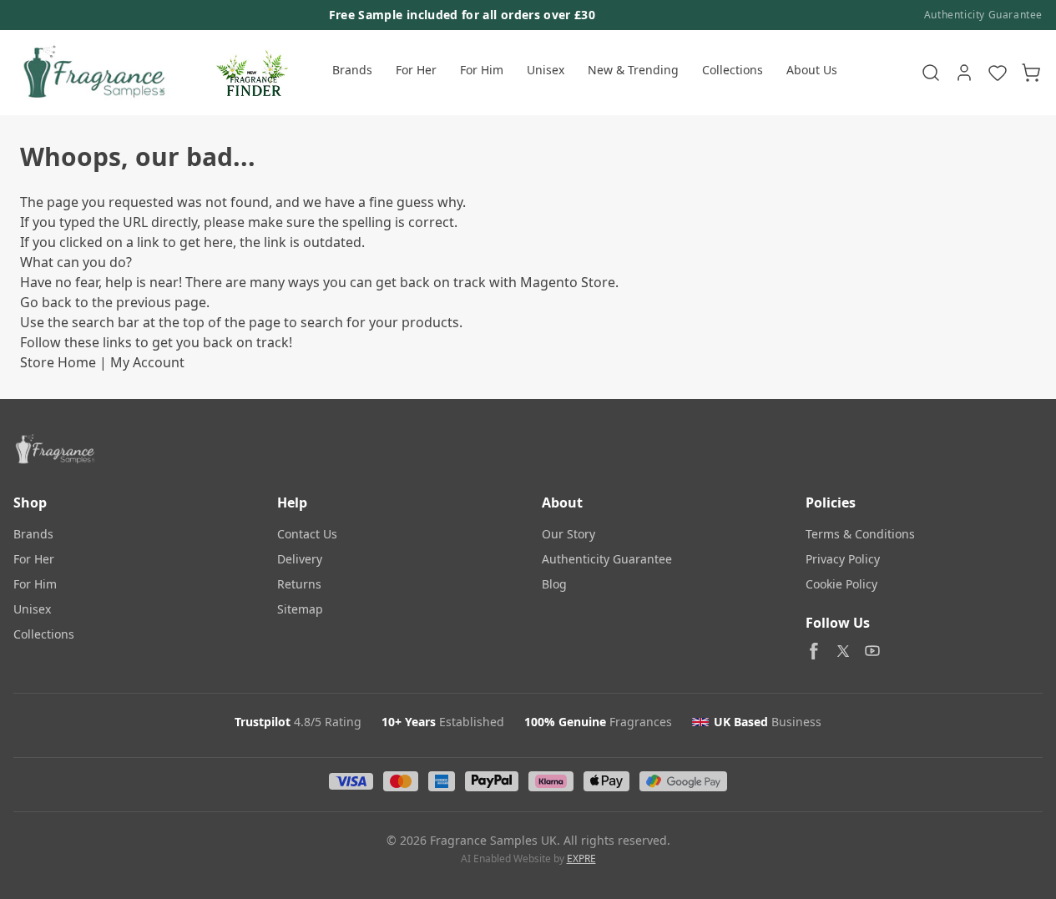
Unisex (545, 70)
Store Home (58, 362)
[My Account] (964, 73)
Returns (299, 584)
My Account (147, 362)
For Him (481, 70)
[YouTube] (872, 651)
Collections (732, 70)
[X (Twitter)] (843, 651)
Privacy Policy (843, 559)
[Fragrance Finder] (252, 72)
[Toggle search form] (931, 73)
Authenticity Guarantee (983, 15)
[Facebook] (814, 651)
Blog (554, 584)
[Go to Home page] (92, 72)
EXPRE (581, 858)
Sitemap (300, 609)
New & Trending (633, 70)
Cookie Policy (841, 584)
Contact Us (307, 534)
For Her (416, 70)
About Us (811, 70)
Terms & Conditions (860, 534)
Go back (46, 302)
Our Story (568, 534)
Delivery (299, 559)
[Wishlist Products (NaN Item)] (998, 73)
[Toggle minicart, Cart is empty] (1031, 73)
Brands (352, 70)
